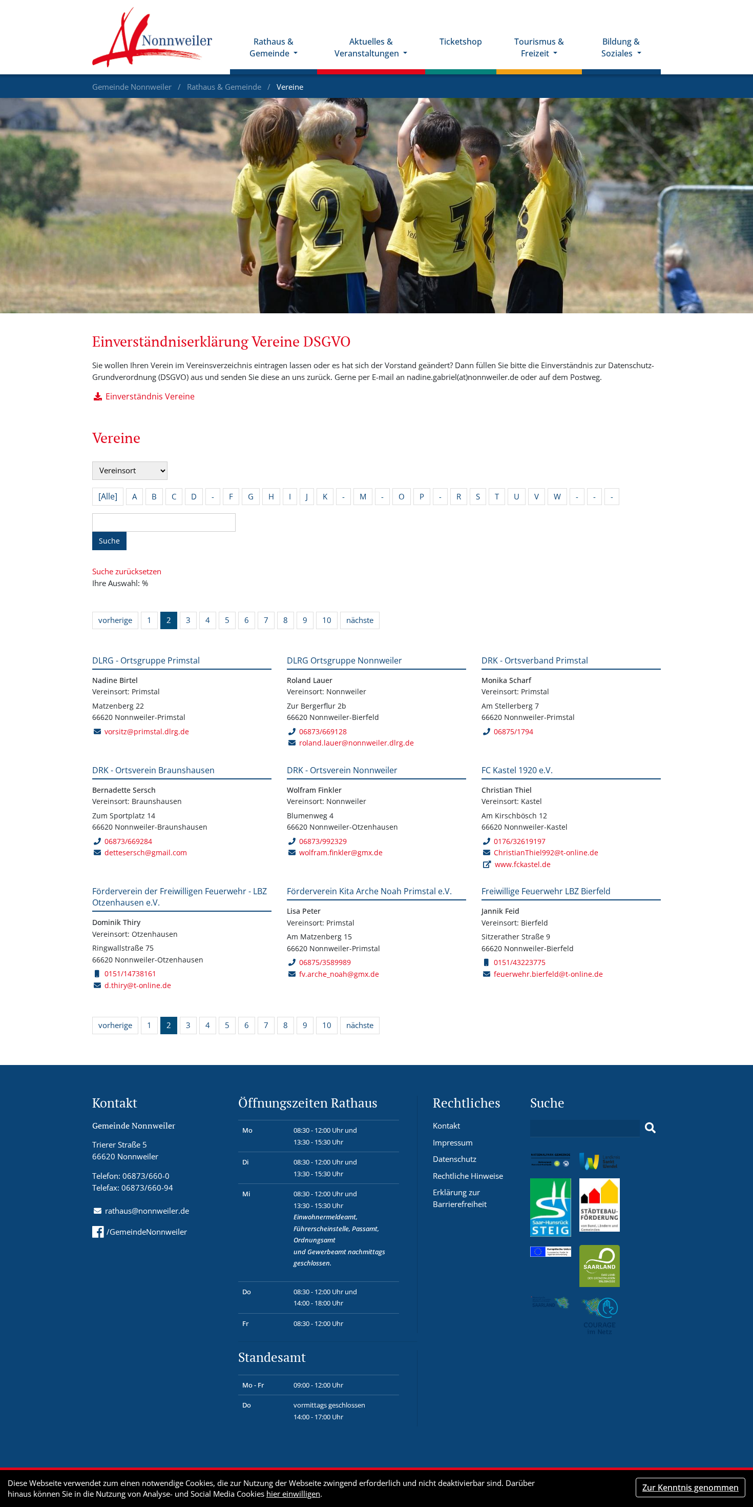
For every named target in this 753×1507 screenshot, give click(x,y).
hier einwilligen (293, 1494)
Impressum (453, 1142)
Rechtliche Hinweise (468, 1176)
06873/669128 (323, 731)
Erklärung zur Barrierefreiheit (460, 1198)
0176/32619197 (520, 841)
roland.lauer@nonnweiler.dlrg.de (356, 743)
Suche (109, 541)
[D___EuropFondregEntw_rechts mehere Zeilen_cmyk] (550, 1250)
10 (326, 620)
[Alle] (107, 496)
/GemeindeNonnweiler (147, 1232)
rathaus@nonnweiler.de (147, 1210)
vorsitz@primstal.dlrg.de (146, 731)
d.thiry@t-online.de (137, 985)
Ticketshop (461, 41)
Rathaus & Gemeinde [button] (271, 47)
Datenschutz (454, 1159)
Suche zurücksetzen (126, 571)
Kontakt (446, 1125)
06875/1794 (513, 731)
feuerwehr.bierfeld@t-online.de (548, 974)
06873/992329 (323, 841)
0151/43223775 (520, 962)
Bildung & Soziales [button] (620, 47)
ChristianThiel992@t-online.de (546, 852)
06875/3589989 (325, 962)
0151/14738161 (130, 973)
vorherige (115, 620)
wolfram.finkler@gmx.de (341, 852)
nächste (359, 620)
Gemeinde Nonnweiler (133, 87)
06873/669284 (128, 841)
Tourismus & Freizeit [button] (539, 47)
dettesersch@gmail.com (145, 852)
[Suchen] (650, 1128)
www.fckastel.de (523, 864)
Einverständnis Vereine (150, 396)
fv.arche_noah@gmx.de (339, 974)
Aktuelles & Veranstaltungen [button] (367, 47)
